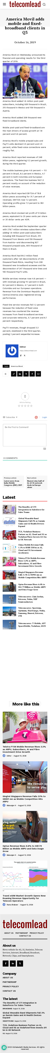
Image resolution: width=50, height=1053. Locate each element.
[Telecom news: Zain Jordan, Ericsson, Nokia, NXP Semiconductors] (9, 599)
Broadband (7, 1009)
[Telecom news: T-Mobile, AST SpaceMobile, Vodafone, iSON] (9, 624)
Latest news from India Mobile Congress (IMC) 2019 (13, 483)
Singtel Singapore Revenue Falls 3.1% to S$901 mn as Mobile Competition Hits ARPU (32, 575)
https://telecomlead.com (28, 351)
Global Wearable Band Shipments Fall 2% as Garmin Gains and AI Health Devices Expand (31, 522)
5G (4, 1033)
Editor (23, 346)
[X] (25, 355)
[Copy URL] (13, 374)
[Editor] (12, 350)
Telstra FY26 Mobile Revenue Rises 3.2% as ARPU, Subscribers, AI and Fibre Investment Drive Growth (31, 562)
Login (44, 417)
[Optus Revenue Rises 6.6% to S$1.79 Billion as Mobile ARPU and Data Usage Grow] (9, 587)
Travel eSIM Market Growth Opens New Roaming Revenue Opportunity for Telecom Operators (24, 898)
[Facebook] (21, 355)
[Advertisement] (25, 659)
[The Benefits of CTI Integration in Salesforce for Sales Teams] (9, 509)
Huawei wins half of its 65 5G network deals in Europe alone (35, 484)
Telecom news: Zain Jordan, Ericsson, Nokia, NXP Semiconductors (31, 599)
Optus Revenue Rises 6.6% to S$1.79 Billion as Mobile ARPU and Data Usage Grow (32, 587)
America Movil (17, 366)
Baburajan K (11, 805)
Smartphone (8, 1021)
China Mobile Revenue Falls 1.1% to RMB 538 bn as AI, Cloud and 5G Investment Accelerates (31, 548)
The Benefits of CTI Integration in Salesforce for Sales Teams (31, 509)
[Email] (38, 374)
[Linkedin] (20, 374)
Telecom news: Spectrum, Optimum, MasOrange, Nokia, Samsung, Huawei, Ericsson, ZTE (31, 612)
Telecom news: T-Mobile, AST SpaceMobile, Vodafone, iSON (32, 624)
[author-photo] (4, 755)
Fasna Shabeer (12, 905)
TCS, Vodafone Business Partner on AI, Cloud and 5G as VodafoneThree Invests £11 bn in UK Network (32, 535)
